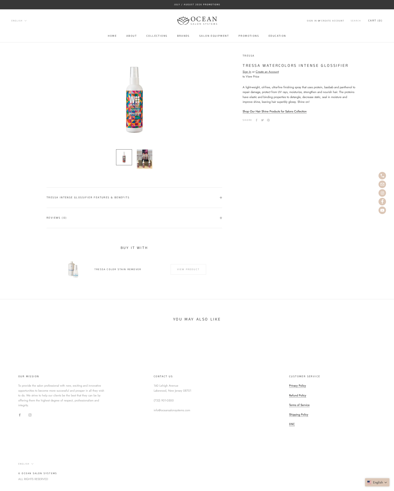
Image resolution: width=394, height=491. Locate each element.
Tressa (248, 56)
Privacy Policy (297, 385)
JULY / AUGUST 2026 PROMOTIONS (197, 4)
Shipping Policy (298, 414)
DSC (292, 424)
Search (356, 20)
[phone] (382, 175)
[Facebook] (256, 120)
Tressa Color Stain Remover (117, 269)
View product (188, 269)
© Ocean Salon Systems (37, 473)
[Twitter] (262, 120)
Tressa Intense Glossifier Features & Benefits (88, 197)
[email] (382, 184)
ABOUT (131, 36)
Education (277, 36)
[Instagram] (30, 414)
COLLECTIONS (156, 36)
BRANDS (183, 36)
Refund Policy (297, 395)
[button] (377, 482)
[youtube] (382, 210)
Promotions (248, 36)
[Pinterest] (268, 120)
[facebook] (382, 201)
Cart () (375, 21)
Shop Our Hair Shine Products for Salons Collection (275, 111)
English (17, 20)
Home (112, 36)
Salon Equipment (214, 36)
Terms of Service (299, 405)
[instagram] (382, 193)
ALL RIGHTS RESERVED (33, 479)
